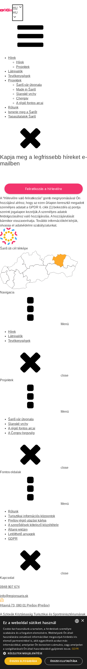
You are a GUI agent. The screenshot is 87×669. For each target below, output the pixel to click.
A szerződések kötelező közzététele (33, 525)
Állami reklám (18, 529)
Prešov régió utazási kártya (27, 520)
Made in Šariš (26, 89)
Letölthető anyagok (21, 534)
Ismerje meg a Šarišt (22, 112)
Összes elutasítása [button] (63, 661)
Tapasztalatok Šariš (22, 116)
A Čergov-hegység (21, 433)
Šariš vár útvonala (29, 85)
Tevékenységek (19, 76)
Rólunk (13, 107)
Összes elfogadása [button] (23, 661)
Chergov (22, 98)
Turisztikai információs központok (31, 516)
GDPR (13, 538)
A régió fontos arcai (29, 103)
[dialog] (43, 642)
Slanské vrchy (26, 94)
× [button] (82, 620)
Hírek (12, 57)
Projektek (23, 67)
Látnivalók (15, 71)
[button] (17, 12)
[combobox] (77, 621)
